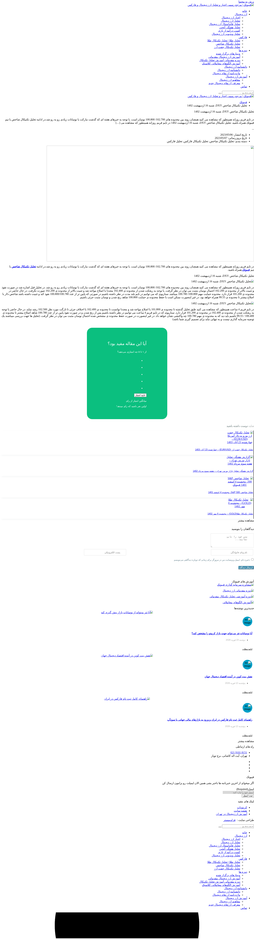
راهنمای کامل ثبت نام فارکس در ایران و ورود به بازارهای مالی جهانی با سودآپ (209, 719)
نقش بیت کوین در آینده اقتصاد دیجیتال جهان (228, 676)
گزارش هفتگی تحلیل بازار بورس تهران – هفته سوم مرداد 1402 (223, 471)
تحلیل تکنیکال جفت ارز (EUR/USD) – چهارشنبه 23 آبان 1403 (224, 449)
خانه (244, 11)
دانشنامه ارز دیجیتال (235, 66)
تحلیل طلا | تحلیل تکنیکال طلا (223, 40)
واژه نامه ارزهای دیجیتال (226, 73)
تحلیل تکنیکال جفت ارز (227, 47)
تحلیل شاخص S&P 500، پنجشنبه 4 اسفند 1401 (230, 492)
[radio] (124, 359)
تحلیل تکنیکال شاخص (228, 43)
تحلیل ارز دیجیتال (230, 20)
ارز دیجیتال (241, 14)
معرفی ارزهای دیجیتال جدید (224, 83)
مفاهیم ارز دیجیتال (229, 79)
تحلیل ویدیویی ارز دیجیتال (226, 33)
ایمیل (245, 789)
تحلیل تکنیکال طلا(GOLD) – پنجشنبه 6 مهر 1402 (230, 513)
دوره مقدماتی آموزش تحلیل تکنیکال (219, 60)
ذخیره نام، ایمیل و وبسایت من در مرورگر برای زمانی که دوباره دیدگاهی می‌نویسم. (211, 560)
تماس (244, 86)
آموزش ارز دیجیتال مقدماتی (224, 56)
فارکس (243, 37)
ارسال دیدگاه (246, 567)
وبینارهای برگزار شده (228, 53)
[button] (246, 520)
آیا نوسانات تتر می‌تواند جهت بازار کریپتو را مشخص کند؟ (222, 633)
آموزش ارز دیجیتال (236, 76)
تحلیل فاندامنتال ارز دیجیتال (224, 24)
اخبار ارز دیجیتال (231, 17)
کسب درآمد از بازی (229, 30)
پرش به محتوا (246, 1)
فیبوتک (243, 102)
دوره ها (243, 50)
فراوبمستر (229, 820)
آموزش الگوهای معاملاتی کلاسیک (221, 63)
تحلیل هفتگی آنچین (229, 27)
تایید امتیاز (140, 395)
